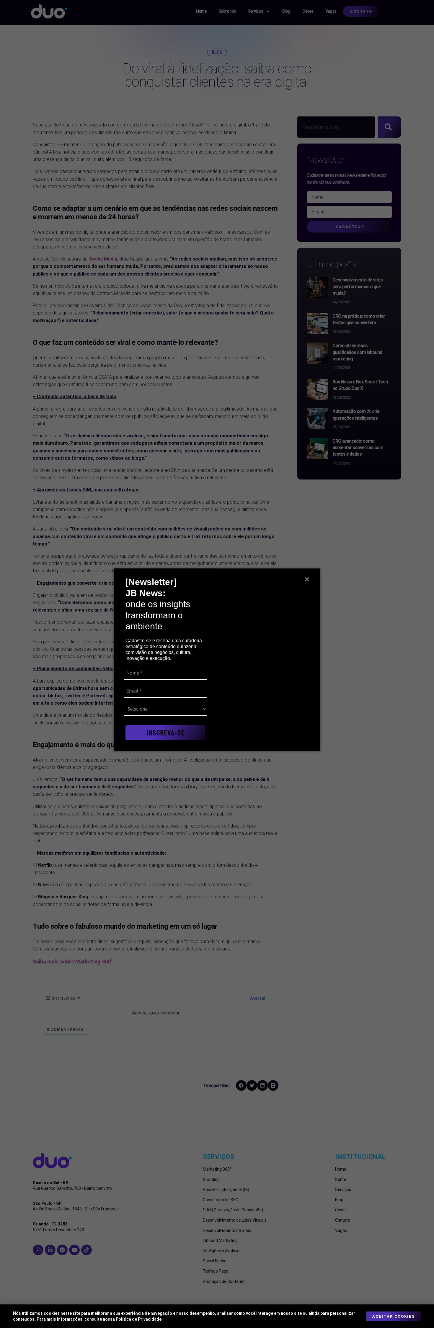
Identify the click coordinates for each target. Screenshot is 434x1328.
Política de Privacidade (138, 1319)
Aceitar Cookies (393, 1316)
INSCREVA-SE (165, 732)
